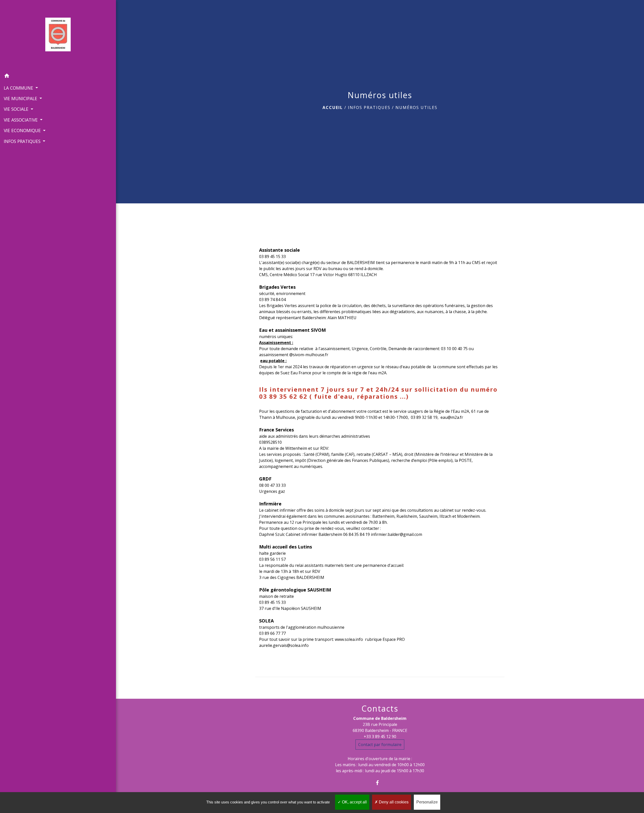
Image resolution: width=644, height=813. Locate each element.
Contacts (379, 708)
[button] (58, 76)
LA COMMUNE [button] (19, 88)
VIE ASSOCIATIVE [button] (21, 120)
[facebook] (380, 783)
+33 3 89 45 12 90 (380, 736)
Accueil (333, 107)
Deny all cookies (393, 802)
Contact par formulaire (379, 744)
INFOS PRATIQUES (369, 107)
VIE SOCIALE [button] (17, 109)
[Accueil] (58, 35)
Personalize (427, 802)
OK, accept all (354, 802)
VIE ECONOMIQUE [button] (23, 130)
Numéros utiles (416, 107)
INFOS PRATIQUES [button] (23, 141)
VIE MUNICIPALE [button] (21, 98)
